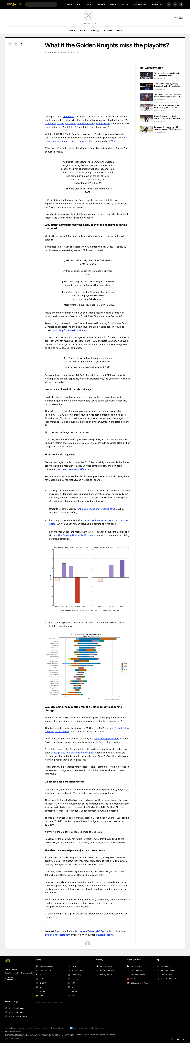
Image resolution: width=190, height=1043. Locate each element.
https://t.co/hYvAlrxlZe (93, 295)
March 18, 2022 (107, 304)
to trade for (68, 116)
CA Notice (89, 1028)
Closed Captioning (23, 1028)
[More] (169, 4)
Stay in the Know (11, 969)
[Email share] (21, 43)
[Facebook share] (10, 43)
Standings (95, 30)
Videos (120, 30)
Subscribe (10, 977)
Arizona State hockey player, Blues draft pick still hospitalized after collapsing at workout (167, 85)
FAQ (31, 1028)
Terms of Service (98, 1028)
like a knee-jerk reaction (106, 738)
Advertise (8, 1028)
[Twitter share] (16, 43)
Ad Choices (55, 1028)
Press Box (48, 1028)
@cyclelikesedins (104, 934)
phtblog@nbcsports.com (57, 934)
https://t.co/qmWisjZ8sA (94, 179)
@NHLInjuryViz (71, 260)
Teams (70, 30)
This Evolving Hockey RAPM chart (75, 535)
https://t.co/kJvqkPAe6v (97, 361)
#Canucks (94, 169)
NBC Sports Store (39, 1028)
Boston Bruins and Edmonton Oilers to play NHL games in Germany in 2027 (166, 106)
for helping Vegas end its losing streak (96, 509)
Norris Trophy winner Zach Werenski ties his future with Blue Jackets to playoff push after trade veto (168, 117)
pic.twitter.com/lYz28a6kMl (88, 183)
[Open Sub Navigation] (71, 4)
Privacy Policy (64, 1028)
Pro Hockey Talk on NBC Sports (91, 931)
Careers (14, 1028)
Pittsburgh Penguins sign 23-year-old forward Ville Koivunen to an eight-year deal (167, 128)
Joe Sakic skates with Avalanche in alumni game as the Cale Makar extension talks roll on (168, 95)
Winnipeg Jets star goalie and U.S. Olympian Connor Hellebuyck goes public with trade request (166, 74)
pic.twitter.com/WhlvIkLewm (87, 299)
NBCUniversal (17, 1031)
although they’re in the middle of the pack (72, 752)
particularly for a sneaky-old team (69, 330)
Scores (83, 30)
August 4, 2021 (102, 367)
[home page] (14, 4)
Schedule (108, 30)
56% (113, 141)
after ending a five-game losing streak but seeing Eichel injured (77, 123)
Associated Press (159, 78)
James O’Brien (51, 52)
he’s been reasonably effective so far (76, 469)
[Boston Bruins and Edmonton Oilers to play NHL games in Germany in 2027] (146, 107)
